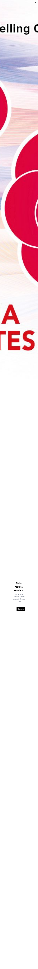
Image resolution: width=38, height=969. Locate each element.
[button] (35, 3)
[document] (19, 484)
